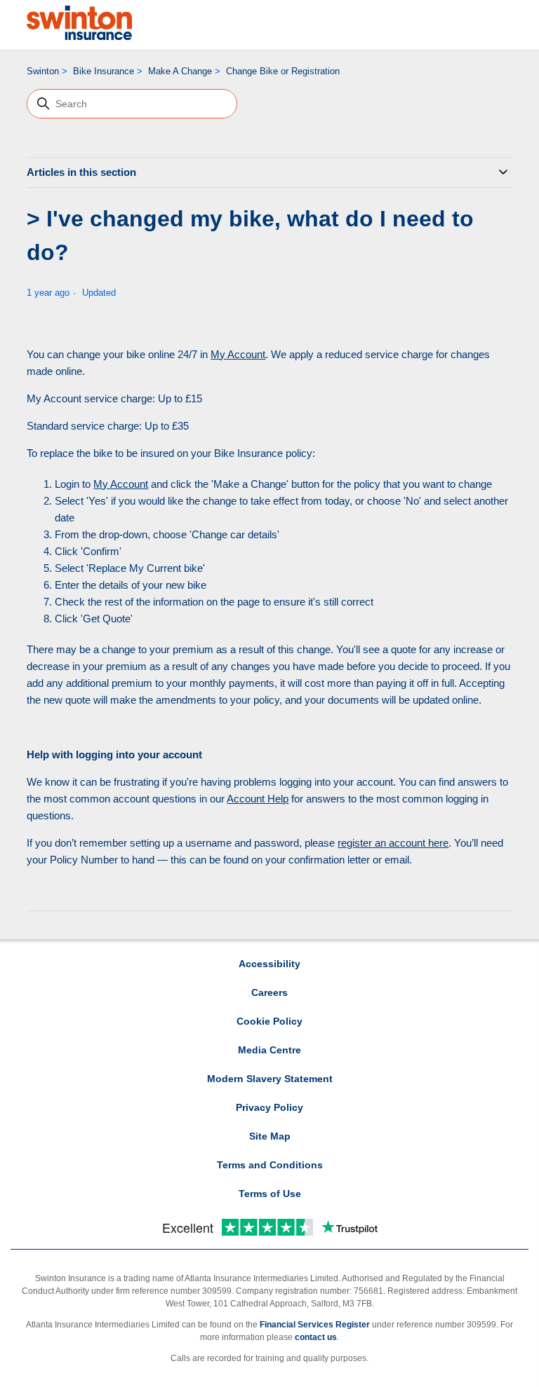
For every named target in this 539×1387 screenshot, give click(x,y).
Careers (269, 992)
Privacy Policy (269, 1107)
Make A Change (180, 71)
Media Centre (269, 1049)
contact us (316, 1337)
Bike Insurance (103, 71)
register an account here (393, 843)
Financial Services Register (315, 1325)
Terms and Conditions (270, 1164)
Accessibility (269, 963)
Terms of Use (270, 1193)
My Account (238, 354)
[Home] (79, 23)
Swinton (43, 71)
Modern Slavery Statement (270, 1078)
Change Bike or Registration (283, 71)
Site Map (270, 1136)
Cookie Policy (269, 1021)
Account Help (257, 799)
